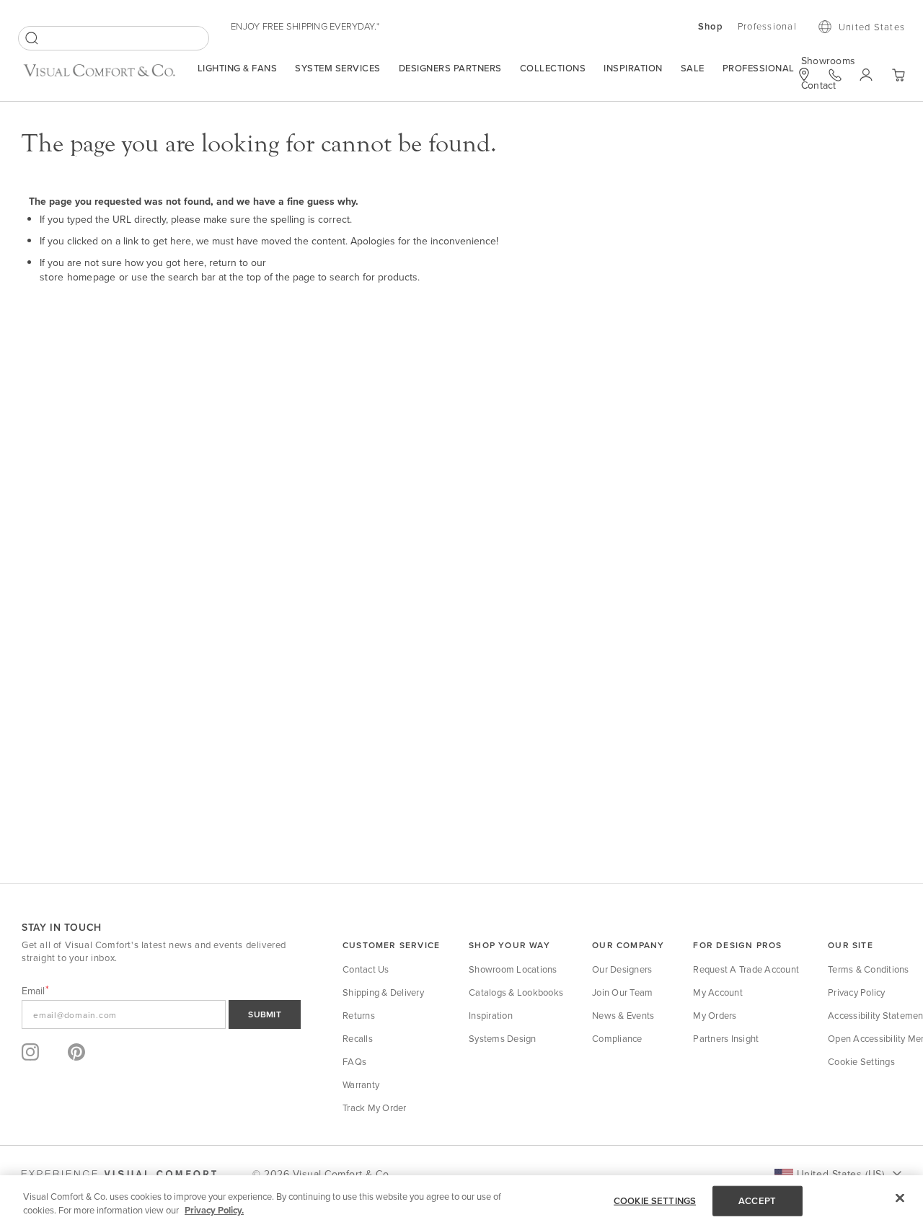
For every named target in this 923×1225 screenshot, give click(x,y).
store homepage (78, 277)
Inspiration (633, 67)
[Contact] (835, 74)
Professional (759, 67)
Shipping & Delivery (383, 992)
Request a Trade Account (746, 969)
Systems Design (502, 1038)
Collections (553, 67)
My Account (718, 992)
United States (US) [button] (840, 1174)
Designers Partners (450, 67)
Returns (359, 1015)
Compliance (617, 1038)
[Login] (866, 74)
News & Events (623, 1015)
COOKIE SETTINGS (655, 1201)
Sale (693, 67)
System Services (338, 67)
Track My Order (375, 1107)
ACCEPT (757, 1201)
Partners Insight (726, 1038)
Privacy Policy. (214, 1210)
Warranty (361, 1084)
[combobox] (113, 38)
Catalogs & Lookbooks (516, 992)
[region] (461, 1200)
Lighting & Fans (238, 67)
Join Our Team (622, 992)
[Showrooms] (804, 74)
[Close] (900, 1198)
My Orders (714, 1015)
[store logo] (99, 76)
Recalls (358, 1038)
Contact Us (366, 969)
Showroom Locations (513, 969)
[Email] (161, 1014)
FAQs (354, 1061)
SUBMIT (264, 1014)
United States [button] (872, 26)
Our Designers (622, 969)
